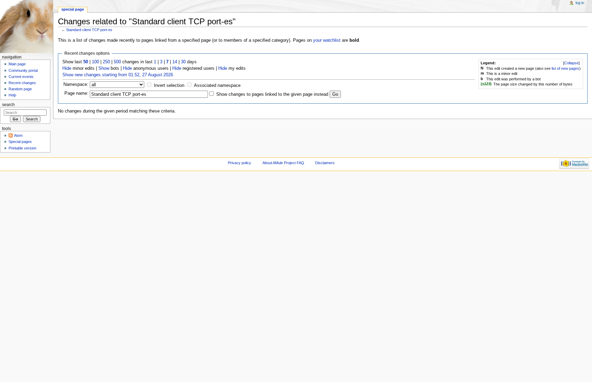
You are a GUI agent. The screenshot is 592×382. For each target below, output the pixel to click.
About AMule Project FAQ (283, 163)
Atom (18, 135)
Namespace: (75, 84)
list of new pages (565, 68)
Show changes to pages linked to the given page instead (272, 94)
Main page (17, 64)
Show (103, 68)
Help (12, 95)
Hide (66, 68)
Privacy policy (239, 163)
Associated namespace (217, 85)
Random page (20, 89)
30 (183, 62)
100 (95, 62)
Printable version (22, 148)
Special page (72, 9)
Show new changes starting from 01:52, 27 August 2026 (117, 75)
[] (571, 63)
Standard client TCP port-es (89, 30)
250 (106, 62)
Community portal (23, 70)
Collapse (571, 63)
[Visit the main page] (26, 26)
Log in (580, 3)
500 (117, 62)
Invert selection (169, 85)
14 (174, 62)
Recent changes (22, 83)
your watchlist (327, 40)
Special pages (20, 142)
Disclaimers (325, 163)
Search (8, 105)
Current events (21, 77)
